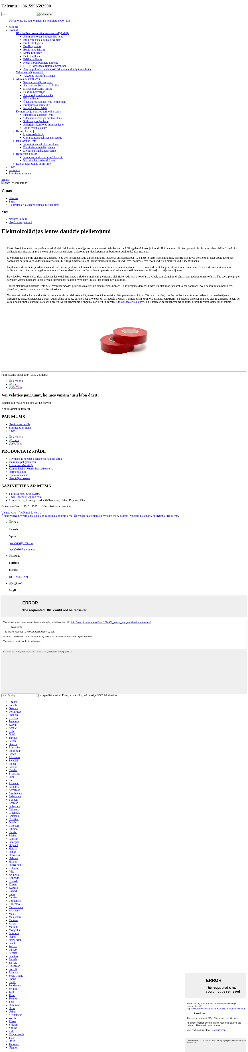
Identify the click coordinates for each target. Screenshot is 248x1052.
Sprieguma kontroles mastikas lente (43, 124)
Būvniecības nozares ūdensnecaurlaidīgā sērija (42, 33)
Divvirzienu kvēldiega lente (39, 147)
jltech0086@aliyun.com (22, 549)
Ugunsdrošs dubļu (33, 134)
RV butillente (30, 98)
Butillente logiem (33, 43)
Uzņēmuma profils (19, 424)
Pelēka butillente (32, 59)
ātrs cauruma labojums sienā (56, 515)
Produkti (14, 30)
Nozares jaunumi (18, 218)
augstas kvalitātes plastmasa (135, 515)
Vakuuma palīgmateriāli (29, 72)
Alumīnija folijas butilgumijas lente (43, 36)
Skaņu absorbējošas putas (37, 82)
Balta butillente (31, 56)
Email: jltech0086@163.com (25, 496)
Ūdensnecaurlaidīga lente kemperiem (44, 101)
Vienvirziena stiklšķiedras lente (41, 144)
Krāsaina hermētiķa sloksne (39, 160)
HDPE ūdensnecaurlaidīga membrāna (44, 65)
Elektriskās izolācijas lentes (128, 301)
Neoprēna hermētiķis (35, 108)
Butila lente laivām (34, 49)
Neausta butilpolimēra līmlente (40, 62)
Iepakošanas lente (26, 140)
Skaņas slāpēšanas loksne (37, 88)
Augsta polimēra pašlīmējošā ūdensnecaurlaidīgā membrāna (57, 69)
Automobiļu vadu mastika (38, 95)
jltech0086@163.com (21, 543)
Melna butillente (32, 52)
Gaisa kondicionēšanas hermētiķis (42, 137)
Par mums (14, 170)
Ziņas (12, 166)
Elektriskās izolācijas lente (38, 114)
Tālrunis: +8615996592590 (24, 493)
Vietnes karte (8, 512)
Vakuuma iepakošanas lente (39, 75)
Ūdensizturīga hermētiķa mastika (20, 515)
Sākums (13, 26)
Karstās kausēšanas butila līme (33, 163)
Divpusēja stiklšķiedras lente (39, 150)
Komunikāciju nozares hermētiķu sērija (38, 111)
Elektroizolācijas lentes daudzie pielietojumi (34, 204)
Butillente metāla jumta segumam (42, 39)
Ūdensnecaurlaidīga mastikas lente (43, 118)
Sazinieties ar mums (20, 173)
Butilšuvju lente (32, 46)
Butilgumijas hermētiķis (36, 105)
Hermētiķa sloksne (26, 153)
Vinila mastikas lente (35, 127)
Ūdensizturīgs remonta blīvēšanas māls (96, 515)
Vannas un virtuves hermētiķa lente (43, 157)
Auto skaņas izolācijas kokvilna (41, 85)
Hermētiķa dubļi (25, 131)
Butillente (172, 515)
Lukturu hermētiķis (34, 91)
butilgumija (159, 515)
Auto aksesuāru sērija (28, 78)
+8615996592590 (19, 577)
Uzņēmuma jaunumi (20, 222)
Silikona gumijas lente (35, 121)
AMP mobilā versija (30, 512)
